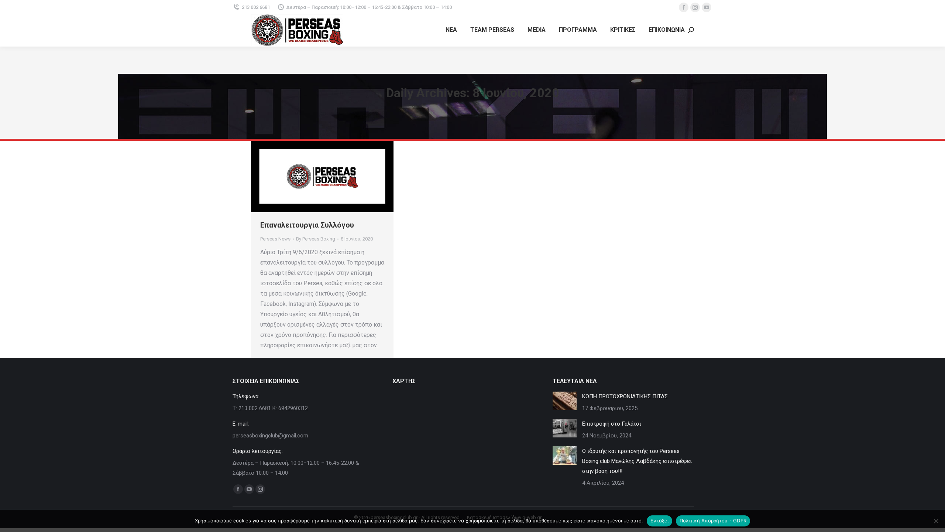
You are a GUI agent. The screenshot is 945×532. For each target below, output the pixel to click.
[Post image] (565, 401)
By (315, 239)
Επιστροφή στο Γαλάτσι (611, 423)
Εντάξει (659, 521)
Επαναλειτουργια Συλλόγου (307, 225)
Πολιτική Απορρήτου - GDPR (713, 521)
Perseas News (275, 239)
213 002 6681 (256, 7)
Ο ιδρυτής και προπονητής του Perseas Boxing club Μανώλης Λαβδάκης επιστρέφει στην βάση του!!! (637, 461)
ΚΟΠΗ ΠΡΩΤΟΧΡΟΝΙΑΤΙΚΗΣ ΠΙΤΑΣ (625, 396)
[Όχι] (935, 521)
